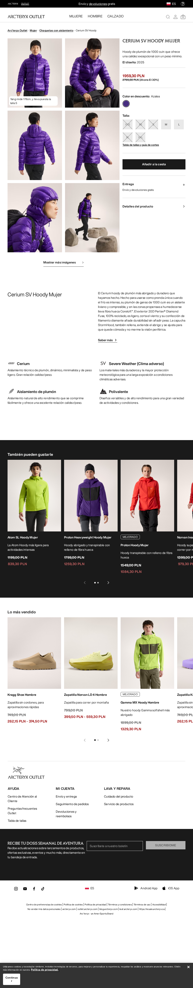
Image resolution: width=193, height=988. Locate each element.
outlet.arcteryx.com (88, 909)
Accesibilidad (159, 904)
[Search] (168, 17)
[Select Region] (169, 4)
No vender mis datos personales (44, 909)
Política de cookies (73, 904)
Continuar (11, 979)
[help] (182, 3)
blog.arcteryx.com (108, 909)
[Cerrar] (188, 967)
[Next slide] (108, 583)
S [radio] (153, 124)
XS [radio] (140, 124)
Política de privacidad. (45, 969)
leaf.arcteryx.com (128, 909)
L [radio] (179, 124)
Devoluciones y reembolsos (66, 813)
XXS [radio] (127, 124)
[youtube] (25, 890)
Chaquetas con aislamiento (56, 30)
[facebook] (34, 890)
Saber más (105, 340)
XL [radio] (127, 137)
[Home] (26, 16)
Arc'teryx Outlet (17, 30)
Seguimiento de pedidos (72, 804)
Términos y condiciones (120, 904)
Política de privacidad (95, 904)
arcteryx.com (69, 909)
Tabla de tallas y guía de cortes (141, 145)
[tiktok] (43, 888)
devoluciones (98, 4)
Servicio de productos (119, 804)
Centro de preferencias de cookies (44, 904)
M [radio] (166, 124)
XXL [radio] (140, 137)
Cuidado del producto (118, 796)
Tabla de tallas (17, 820)
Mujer (33, 30)
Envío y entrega (66, 796)
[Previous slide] (84, 583)
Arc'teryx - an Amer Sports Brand (96, 913)
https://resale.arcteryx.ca (152, 909)
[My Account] (175, 17)
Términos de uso (142, 904)
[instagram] (16, 890)
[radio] (126, 104)
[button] (35, 73)
